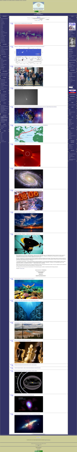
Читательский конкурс (4, 120)
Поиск (69, 130)
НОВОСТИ (72, 150)
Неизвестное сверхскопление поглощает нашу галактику (23, 168)
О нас (8, 0)
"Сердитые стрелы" (3, 54)
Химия (69, 84)
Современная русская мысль (4, 73)
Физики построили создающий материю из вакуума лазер (23, 23)
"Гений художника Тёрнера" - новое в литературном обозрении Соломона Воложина (27, 367)
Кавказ (2, 26)
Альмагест (2, 86)
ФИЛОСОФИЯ (5, 71)
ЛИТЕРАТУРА (5, 16)
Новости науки (71, 155)
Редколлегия (70, 119)
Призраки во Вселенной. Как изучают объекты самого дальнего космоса (25, 364)
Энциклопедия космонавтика (70, 49)
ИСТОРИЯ (4, 77)
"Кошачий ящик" (3, 51)
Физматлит (70, 54)
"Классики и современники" (4, 46)
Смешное (70, 114)
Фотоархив (2, 140)
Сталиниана (2, 89)
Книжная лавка (3, 40)
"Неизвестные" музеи (3, 64)
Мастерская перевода (3, 112)
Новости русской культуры (4, 18)
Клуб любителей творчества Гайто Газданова (4, 109)
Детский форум (3, 100)
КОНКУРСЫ (4, 115)
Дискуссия (24, 0)
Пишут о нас (70, 124)
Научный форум (3, 95)
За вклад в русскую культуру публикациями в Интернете (4, 117)
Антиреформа (70, 74)
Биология (70, 77)
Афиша (70, 157)
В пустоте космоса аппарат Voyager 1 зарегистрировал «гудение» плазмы (25, 370)
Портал (1, 0)
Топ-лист (21, 0)
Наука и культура (71, 35)
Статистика (43, 443)
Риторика (2, 65)
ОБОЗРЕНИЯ (4, 44)
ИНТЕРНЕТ (72, 142)
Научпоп (70, 100)
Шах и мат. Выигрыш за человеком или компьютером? (22, 340)
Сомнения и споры (3, 35)
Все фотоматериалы (3, 141)
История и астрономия (72, 33)
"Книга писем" (3, 50)
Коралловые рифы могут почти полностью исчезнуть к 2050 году (24, 278)
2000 (1, 137)
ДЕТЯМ (5, 124)
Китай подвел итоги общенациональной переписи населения (23, 66)
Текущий (2, 132)
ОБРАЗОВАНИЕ (72, 70)
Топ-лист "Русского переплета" (71, 145)
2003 (1, 133)
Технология (70, 81)
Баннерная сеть (71, 146)
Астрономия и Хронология (4, 85)
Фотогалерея (2, 61)
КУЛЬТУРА (4, 56)
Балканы (2, 27)
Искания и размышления (4, 32)
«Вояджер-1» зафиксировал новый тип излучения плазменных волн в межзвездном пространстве (29, 46)
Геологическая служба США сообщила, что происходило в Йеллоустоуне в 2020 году (27, 322)
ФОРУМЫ (4, 91)
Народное (70, 113)
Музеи (69, 109)
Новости (13, 0)
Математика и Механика (72, 80)
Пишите (10, 0)
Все (69, 152)
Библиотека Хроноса (71, 98)
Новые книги (2, 36)
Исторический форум (3, 99)
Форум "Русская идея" (4, 96)
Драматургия (2, 31)
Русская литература (71, 85)
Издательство (2, 39)
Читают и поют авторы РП (72, 104)
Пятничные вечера (3, 105)
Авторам (70, 120)
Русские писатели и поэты (72, 135)
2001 (1, 136)
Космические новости (71, 156)
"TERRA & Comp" (71, 64)
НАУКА (72, 16)
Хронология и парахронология (3, 84)
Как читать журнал (71, 123)
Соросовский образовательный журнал (72, 76)
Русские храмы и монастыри (3, 67)
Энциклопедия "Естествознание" (71, 51)
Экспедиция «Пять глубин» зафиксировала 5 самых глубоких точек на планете (26, 300)
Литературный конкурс (4, 119)
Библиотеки (70, 138)
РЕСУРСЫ (72, 128)
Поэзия (2, 30)
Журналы (70, 134)
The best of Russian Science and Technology (72, 159)
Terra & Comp (22, 268)
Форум (2, 128)
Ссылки (40, 443)
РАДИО (72, 102)
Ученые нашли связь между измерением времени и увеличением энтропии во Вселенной (28, 190)
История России (3, 79)
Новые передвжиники (3, 60)
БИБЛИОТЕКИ (72, 96)
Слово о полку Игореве (4, 82)
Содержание (5, 0)
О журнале (35, 443)
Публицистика (3, 23)
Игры (69, 110)
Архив (38, 443)
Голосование (17, 0)
